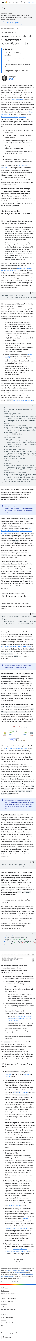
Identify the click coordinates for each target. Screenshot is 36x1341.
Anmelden (31, 2)
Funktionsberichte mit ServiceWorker (16, 1228)
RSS (2, 1325)
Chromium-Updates (6, 1301)
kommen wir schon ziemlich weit (23, 400)
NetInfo (25, 1218)
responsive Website (17, 100)
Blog (3, 7)
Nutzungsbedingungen (7, 1333)
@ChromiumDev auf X (7, 1317)
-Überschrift (20, 1092)
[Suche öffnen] (21, 2)
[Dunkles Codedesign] (30, 293)
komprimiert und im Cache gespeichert (13, 117)
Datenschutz (19, 1333)
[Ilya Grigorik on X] (10, 79)
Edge (6, 1077)
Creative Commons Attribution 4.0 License (18, 1270)
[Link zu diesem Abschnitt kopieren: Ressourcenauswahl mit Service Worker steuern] (9, 902)
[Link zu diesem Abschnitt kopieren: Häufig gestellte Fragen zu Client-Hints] (8, 1067)
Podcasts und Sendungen (8, 1309)
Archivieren (4, 1307)
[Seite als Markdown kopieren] (27, 43)
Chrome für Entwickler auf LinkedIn (11, 1323)
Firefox (26, 1074)
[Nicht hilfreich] (15, 32)
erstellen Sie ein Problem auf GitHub (16, 1251)
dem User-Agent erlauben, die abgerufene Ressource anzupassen (16, 531)
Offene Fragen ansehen (8, 1293)
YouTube (3, 1320)
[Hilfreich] (12, 32)
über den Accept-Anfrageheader (17, 748)
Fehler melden (5, 1291)
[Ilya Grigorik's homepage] (12, 79)
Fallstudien (4, 1304)
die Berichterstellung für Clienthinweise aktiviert (16, 646)
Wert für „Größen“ (14, 1205)
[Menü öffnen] (3, 2)
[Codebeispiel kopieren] (33, 293)
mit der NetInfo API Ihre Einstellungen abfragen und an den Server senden (19, 1018)
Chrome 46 (8, 1074)
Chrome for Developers (7, 28)
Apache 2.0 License (20, 1272)
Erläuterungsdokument (20, 1249)
